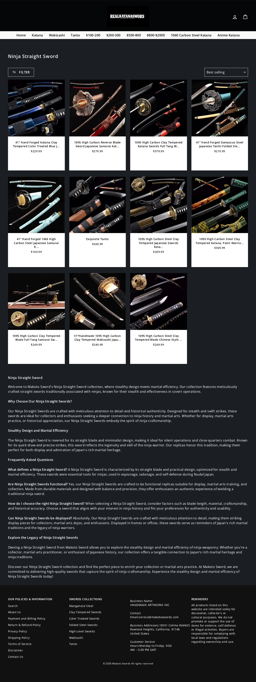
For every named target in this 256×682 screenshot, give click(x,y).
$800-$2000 (156, 35)
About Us (14, 612)
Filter (24, 72)
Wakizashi (57, 35)
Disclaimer (15, 650)
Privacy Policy (17, 631)
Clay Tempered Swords (85, 612)
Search (13, 606)
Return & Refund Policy (24, 625)
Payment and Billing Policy (26, 618)
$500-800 (134, 35)
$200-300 (113, 35)
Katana (37, 35)
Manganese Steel (81, 606)
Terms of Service (19, 644)
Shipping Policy (19, 638)
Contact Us (15, 657)
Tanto (75, 35)
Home (21, 35)
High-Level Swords (82, 631)
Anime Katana (229, 35)
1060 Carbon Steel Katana (191, 35)
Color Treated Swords (84, 618)
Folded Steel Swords (83, 625)
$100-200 (93, 35)
